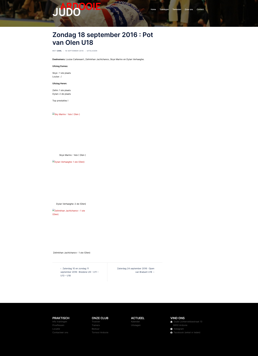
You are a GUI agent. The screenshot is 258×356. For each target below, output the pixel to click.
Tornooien (177, 9)
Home (153, 9)
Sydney (109, 351)
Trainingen (164, 9)
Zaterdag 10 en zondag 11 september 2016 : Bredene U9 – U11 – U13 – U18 (79, 272)
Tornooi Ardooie (100, 332)
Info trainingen (59, 321)
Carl (59, 51)
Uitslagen (92, 51)
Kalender (135, 321)
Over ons (189, 9)
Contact (200, 9)
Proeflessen (58, 325)
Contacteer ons (60, 332)
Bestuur (95, 328)
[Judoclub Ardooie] (76, 9)
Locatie (56, 328)
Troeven (96, 321)
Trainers (96, 325)
